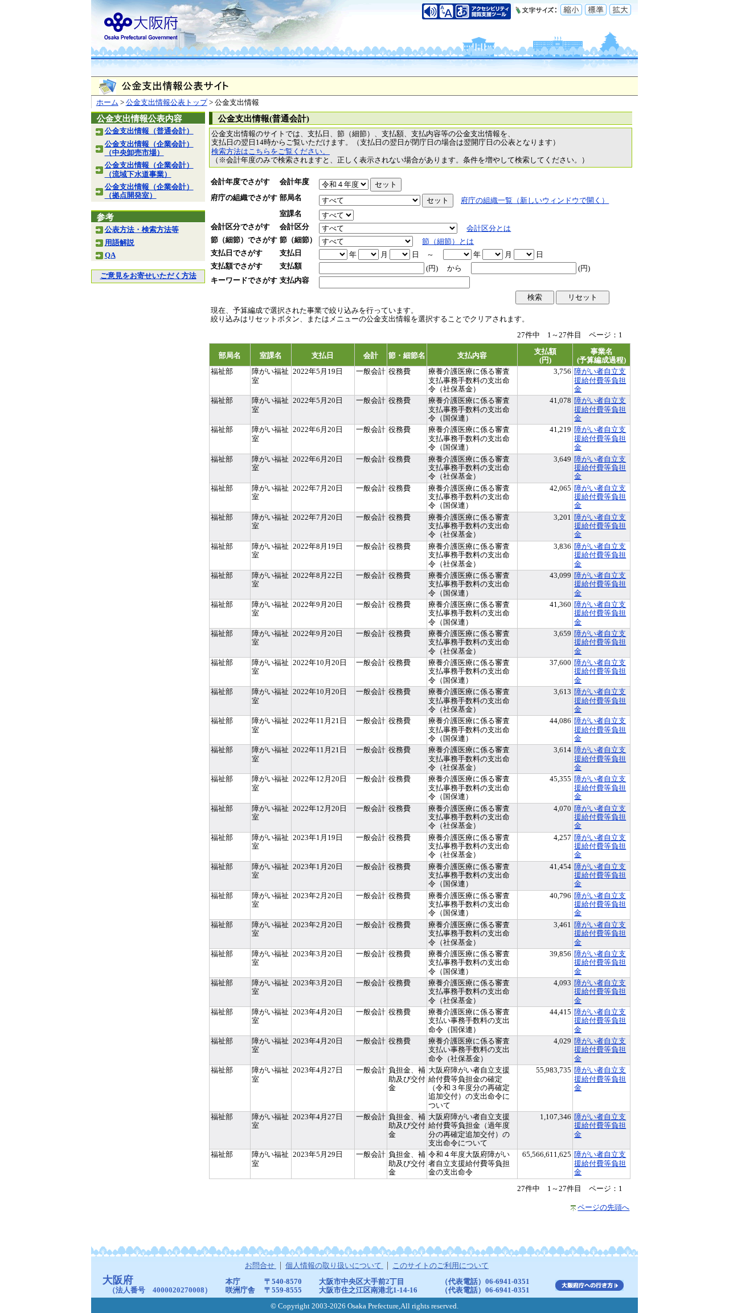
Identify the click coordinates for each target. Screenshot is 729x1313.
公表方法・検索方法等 (142, 230)
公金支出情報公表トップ (166, 103)
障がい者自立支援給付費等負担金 (600, 380)
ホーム (107, 103)
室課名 (291, 214)
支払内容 (294, 280)
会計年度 (294, 182)
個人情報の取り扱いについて (334, 1266)
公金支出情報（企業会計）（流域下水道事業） (149, 169)
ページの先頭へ (603, 1208)
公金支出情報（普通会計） (149, 131)
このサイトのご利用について (440, 1266)
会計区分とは (488, 229)
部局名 (291, 198)
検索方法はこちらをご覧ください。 (270, 152)
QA (110, 255)
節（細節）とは (448, 242)
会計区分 (294, 227)
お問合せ (260, 1266)
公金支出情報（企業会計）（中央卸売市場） (149, 148)
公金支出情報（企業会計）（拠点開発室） (149, 191)
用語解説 (119, 243)
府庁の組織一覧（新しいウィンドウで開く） (535, 201)
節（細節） (298, 240)
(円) (432, 268)
